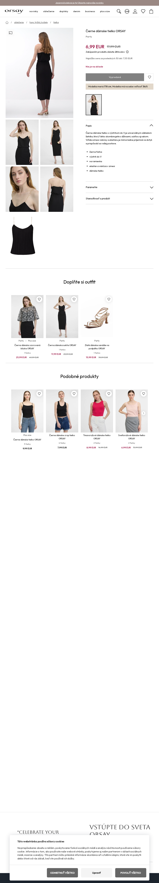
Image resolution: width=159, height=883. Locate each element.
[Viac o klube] (127, 11)
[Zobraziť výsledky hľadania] (119, 11)
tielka (56, 22)
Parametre (91, 187)
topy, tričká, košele (39, 22)
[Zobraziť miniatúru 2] (56, 142)
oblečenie (19, 22)
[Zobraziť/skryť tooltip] (127, 52)
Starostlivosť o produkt (98, 198)
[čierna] (94, 104)
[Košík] (151, 11)
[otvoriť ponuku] (39, 11)
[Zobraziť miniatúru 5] (22, 236)
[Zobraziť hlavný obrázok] (39, 73)
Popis (89, 125)
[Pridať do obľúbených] (39, 299)
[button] (149, 77)
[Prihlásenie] (135, 11)
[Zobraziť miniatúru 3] (22, 189)
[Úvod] (7, 22)
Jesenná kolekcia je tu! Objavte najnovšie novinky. (79, 2)
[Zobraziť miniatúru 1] (22, 142)
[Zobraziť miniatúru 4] (56, 189)
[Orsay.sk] (14, 11)
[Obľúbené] (143, 11)
